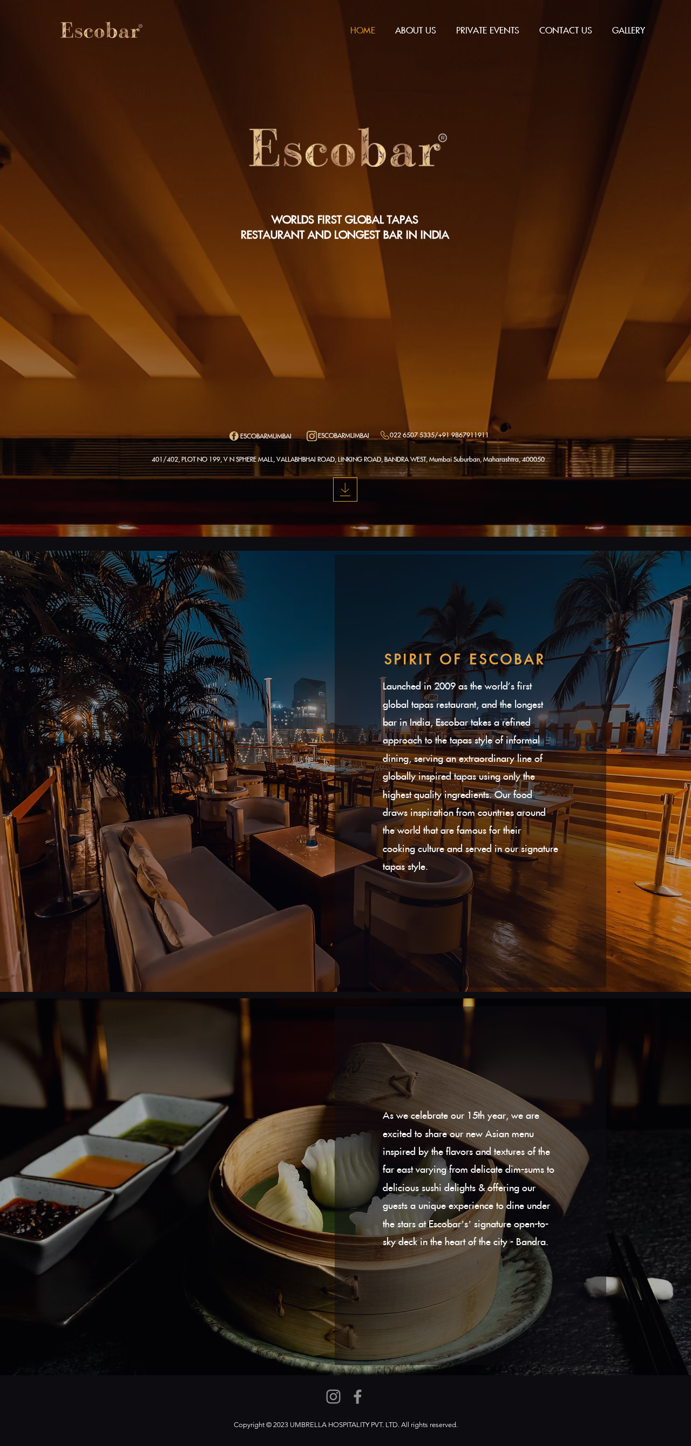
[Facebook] (357, 1396)
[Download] (345, 489)
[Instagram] (333, 1396)
